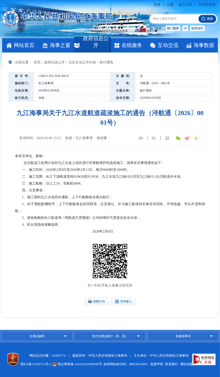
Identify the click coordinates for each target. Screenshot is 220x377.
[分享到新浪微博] (187, 138)
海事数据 (204, 45)
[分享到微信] (178, 138)
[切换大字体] (141, 138)
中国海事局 (36, 321)
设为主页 (185, 4)
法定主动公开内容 (82, 62)
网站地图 (186, 364)
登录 (157, 4)
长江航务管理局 (36, 328)
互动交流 (168, 45)
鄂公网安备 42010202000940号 (80, 364)
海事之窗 (60, 45)
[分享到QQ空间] (196, 138)
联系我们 (171, 364)
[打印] (167, 138)
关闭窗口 (126, 301)
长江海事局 (75, 18)
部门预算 (173, 28)
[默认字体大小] (154, 138)
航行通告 (106, 62)
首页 (37, 62)
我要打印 (99, 301)
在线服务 (132, 45)
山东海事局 (183, 326)
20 (185, 28)
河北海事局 (183, 318)
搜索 (210, 18)
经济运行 (197, 28)
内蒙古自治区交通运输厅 (110, 326)
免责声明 (156, 364)
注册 (170, 4)
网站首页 (24, 45)
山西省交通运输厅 (110, 318)
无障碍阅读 (206, 4)
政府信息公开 (96, 42)
